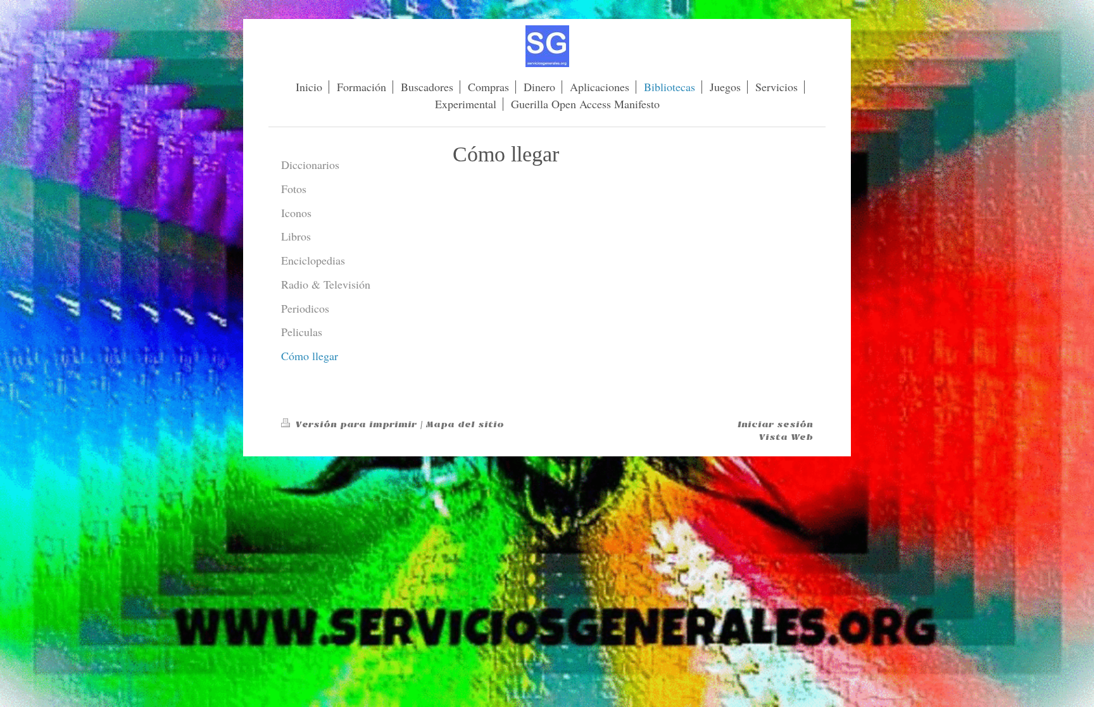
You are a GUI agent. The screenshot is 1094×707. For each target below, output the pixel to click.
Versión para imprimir (356, 424)
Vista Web (786, 437)
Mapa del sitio (465, 424)
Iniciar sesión (775, 424)
